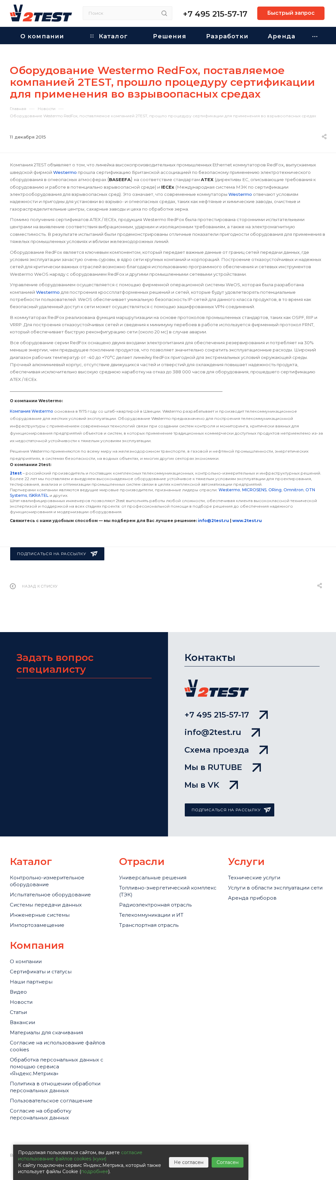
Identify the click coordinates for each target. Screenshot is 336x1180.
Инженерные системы (40, 915)
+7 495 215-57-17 (215, 14)
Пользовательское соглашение (51, 1100)
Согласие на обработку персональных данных (40, 1114)
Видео (18, 992)
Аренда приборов (252, 898)
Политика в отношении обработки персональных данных (55, 1087)
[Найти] (164, 13)
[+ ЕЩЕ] (315, 35)
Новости (21, 1002)
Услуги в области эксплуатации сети (275, 888)
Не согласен (188, 1162)
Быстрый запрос (291, 13)
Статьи (18, 1012)
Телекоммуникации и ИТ (151, 915)
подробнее (94, 1171)
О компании (26, 961)
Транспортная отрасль (148, 925)
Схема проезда (216, 750)
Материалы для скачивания (46, 1032)
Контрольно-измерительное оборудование (47, 881)
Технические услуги (254, 877)
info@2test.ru (212, 732)
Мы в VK (201, 785)
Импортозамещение (37, 925)
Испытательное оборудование (50, 894)
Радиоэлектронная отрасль (155, 905)
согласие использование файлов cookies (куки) (80, 1156)
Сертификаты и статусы (41, 971)
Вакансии (22, 1022)
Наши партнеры (31, 982)
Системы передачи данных (46, 905)
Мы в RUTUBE (213, 767)
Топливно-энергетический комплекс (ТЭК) (168, 891)
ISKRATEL (39, 495)
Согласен (228, 1162)
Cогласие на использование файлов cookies (57, 1046)
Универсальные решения (152, 877)
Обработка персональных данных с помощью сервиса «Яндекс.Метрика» (56, 1067)
